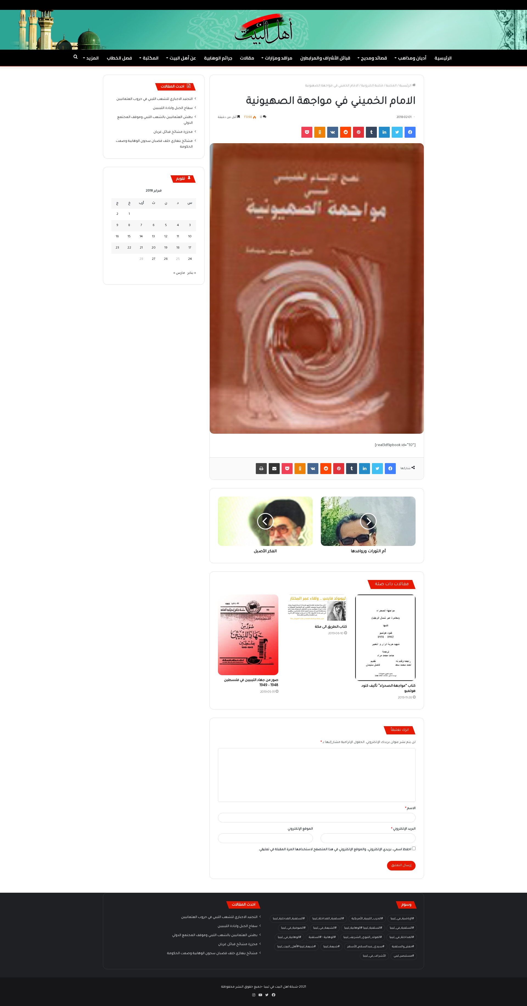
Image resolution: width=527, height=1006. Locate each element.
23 (117, 248)
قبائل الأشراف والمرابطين (325, 58)
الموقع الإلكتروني (300, 829)
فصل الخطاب (119, 58)
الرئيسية (443, 58)
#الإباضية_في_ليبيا (402, 918)
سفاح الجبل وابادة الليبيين (173, 108)
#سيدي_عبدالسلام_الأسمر (365, 946)
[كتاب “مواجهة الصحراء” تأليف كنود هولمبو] (385, 637)
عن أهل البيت (183, 58)
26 (166, 259)
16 (117, 237)
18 (178, 248)
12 (165, 237)
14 (141, 237)
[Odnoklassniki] (319, 132)
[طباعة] (261, 468)
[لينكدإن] (384, 132)
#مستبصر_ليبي (404, 956)
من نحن (469, 5)
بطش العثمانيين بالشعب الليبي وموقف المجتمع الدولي (214, 935)
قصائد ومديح (374, 58)
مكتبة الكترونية (372, 86)
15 (129, 237)
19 (165, 248)
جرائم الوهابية (218, 58)
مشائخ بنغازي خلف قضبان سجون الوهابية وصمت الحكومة (212, 954)
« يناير (191, 273)
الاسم (410, 808)
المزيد (92, 58)
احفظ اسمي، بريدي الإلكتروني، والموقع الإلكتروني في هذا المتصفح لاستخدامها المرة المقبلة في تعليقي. (335, 850)
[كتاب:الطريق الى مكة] (317, 608)
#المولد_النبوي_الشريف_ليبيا (362, 937)
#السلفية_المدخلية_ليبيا (289, 918)
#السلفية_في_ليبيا (402, 928)
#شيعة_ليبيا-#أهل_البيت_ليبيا (296, 946)
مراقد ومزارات (278, 58)
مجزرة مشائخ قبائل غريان (173, 132)
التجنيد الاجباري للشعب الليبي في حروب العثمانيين (154, 99)
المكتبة (151, 58)
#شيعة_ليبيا (331, 946)
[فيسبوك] (410, 132)
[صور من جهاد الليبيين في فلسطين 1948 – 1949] (248, 634)
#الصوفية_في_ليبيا (293, 928)
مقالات (247, 58)
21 (141, 248)
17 (190, 248)
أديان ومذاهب (412, 58)
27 (153, 259)
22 (129, 248)
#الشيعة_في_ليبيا (325, 928)
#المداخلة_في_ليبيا (401, 937)
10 (190, 237)
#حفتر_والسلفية (403, 946)
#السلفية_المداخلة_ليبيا (328, 918)
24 (190, 259)
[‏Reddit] (345, 132)
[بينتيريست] (358, 132)
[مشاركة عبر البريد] (274, 468)
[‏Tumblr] (371, 132)
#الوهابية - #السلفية (322, 937)
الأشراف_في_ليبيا (374, 956)
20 (154, 248)
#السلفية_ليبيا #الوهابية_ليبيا (363, 928)
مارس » (179, 273)
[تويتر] (397, 132)
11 (178, 237)
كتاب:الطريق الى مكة (331, 627)
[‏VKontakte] (332, 132)
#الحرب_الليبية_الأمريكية (367, 918)
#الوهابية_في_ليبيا (289, 937)
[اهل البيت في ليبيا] (263, 29)
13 (153, 237)
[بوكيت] (306, 132)
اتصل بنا (451, 5)
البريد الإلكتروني (403, 829)
